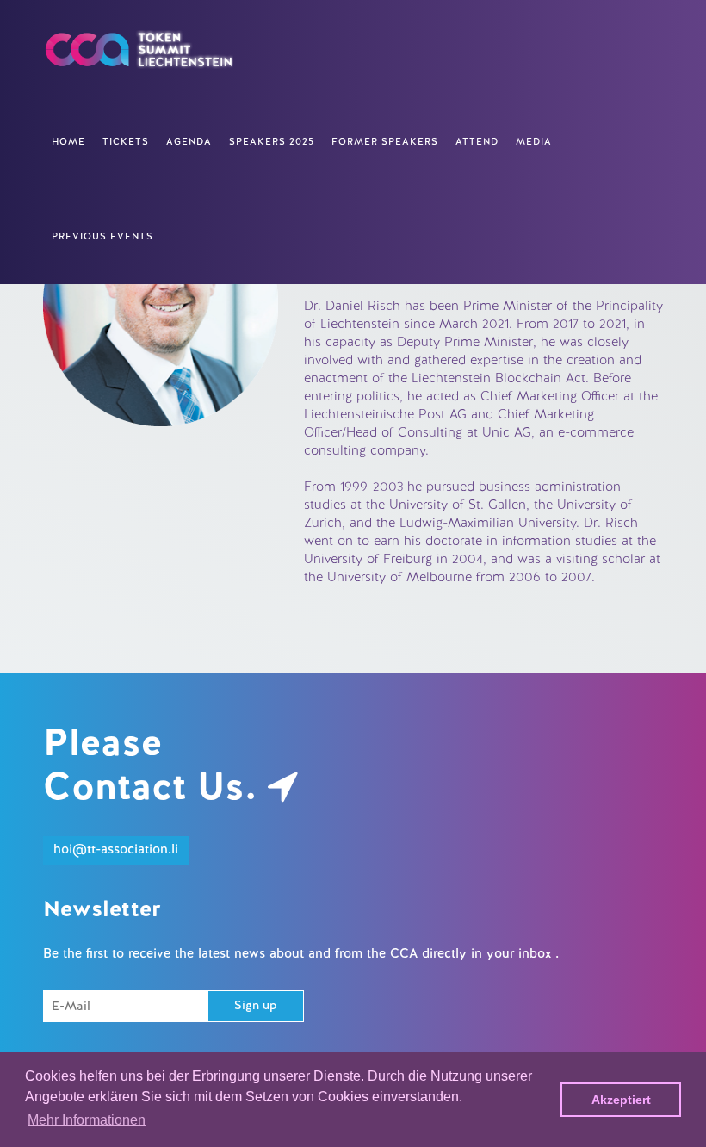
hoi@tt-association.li (115, 850)
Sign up (255, 1006)
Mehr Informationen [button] (87, 1120)
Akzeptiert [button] (621, 1100)
